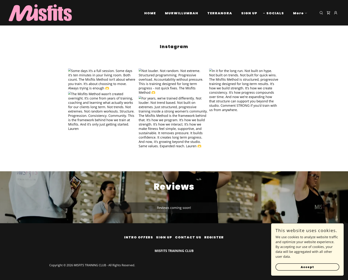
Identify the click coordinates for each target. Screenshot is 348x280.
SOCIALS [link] (275, 13)
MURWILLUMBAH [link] (181, 13)
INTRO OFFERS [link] (138, 237)
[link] (40, 12)
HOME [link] (150, 13)
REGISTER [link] (214, 237)
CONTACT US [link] (188, 237)
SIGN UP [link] (249, 13)
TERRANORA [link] (219, 13)
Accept (307, 267)
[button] (298, 13)
